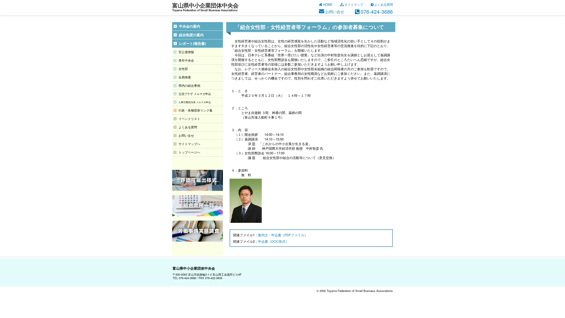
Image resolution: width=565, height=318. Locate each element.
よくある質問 (383, 4)
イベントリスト (189, 118)
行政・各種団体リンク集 (196, 110)
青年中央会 (186, 60)
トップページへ (189, 152)
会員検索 (185, 77)
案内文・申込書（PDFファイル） (283, 235)
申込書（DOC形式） (273, 241)
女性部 (183, 68)
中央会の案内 (189, 26)
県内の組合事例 (189, 85)
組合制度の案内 (191, 34)
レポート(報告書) (192, 43)
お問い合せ (186, 135)
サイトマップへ (189, 144)
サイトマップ (354, 4)
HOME (327, 4)
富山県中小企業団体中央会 (205, 6)
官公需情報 (186, 52)
